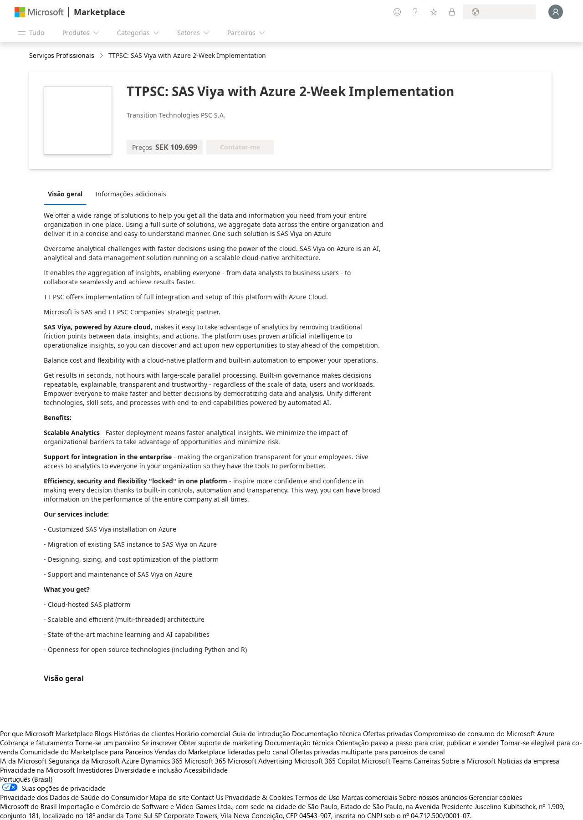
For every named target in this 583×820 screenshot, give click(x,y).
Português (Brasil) (26, 779)
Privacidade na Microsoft (37, 769)
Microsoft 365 (205, 760)
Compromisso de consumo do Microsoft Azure (484, 733)
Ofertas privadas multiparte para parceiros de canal (367, 751)
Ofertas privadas (387, 733)
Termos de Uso (317, 797)
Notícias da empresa (528, 760)
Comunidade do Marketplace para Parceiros (86, 751)
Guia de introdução (261, 733)
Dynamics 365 (162, 760)
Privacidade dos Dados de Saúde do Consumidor (74, 797)
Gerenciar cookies (495, 797)
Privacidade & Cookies (259, 797)
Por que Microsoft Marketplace (46, 733)
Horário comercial (203, 733)
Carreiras (427, 760)
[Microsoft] (39, 12)
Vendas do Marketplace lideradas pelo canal (221, 751)
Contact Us (207, 797)
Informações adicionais (130, 194)
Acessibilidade (206, 769)
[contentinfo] (102, 55)
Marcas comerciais (369, 797)
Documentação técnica (326, 733)
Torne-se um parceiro (107, 742)
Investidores (95, 769)
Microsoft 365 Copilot (327, 760)
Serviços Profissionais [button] (61, 55)
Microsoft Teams (387, 760)
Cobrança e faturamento (36, 742)
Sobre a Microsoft (469, 760)
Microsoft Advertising (260, 760)
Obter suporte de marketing (221, 742)
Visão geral (65, 194)
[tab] (67, 194)
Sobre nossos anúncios (433, 797)
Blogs (103, 733)
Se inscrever (159, 742)
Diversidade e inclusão (148, 769)
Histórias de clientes (143, 733)
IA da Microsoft (23, 760)
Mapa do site (169, 797)
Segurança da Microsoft (84, 760)
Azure (130, 760)
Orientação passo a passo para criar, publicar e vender (417, 742)
